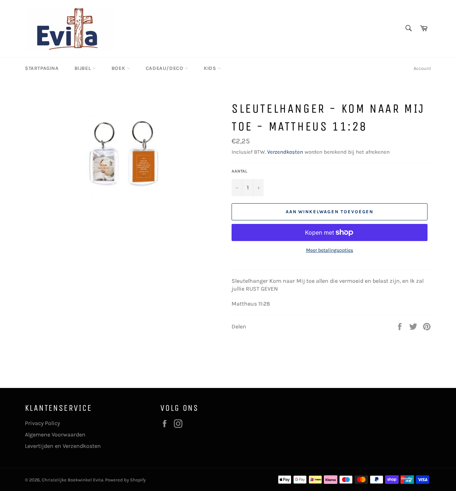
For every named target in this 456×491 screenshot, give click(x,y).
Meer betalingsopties (329, 250)
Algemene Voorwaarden (55, 434)
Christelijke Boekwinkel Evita (72, 479)
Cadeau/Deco (165, 68)
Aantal (239, 171)
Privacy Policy (42, 423)
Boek (119, 68)
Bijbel (83, 68)
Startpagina (42, 68)
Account (422, 68)
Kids (211, 68)
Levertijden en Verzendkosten (63, 446)
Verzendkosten (285, 152)
